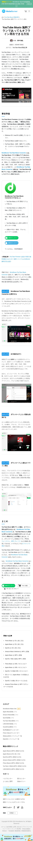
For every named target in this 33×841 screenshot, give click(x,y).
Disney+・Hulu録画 (8, 831)
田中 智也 (20, 40)
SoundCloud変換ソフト (10, 727)
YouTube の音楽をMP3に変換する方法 (14, 766)
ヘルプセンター (7, 778)
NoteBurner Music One (9, 708)
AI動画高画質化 (26, 831)
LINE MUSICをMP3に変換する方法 (13, 769)
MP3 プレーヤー (16, 541)
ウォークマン (6, 541)
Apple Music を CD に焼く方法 (14, 644)
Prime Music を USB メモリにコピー (16, 664)
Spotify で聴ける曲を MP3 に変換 (15, 659)
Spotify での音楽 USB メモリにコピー (16, 671)
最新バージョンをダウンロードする (14, 802)
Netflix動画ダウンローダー (11, 730)
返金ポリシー (21, 781)
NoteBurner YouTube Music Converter (14, 153)
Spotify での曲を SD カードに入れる (16, 680)
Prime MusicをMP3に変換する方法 (13, 763)
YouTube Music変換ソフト (11, 721)
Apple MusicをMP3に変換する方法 (13, 751)
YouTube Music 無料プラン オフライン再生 (14, 19)
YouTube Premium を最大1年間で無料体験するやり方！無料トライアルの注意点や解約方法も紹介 (16, 259)
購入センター (21, 778)
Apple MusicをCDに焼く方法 (11, 754)
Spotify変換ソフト (8, 718)
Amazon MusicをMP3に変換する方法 (14, 760)
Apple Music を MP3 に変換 (13, 655)
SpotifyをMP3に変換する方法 (12, 757)
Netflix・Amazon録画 (23, 829)
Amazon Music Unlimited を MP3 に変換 (17, 651)
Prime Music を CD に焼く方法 (14, 640)
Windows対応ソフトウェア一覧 (12, 736)
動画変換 (17, 831)
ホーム (3, 827)
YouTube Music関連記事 (20, 47)
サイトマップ (12, 829)
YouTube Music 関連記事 (12, 17)
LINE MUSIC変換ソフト (10, 724)
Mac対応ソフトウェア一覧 (11, 739)
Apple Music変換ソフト (10, 712)
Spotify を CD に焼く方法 (13, 648)
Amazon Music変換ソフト (10, 715)
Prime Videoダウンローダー (11, 733)
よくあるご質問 (7, 781)
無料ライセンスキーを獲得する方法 (14, 799)
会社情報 (9, 827)
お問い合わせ (17, 827)
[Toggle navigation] (29, 11)
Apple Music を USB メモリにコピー (16, 667)
